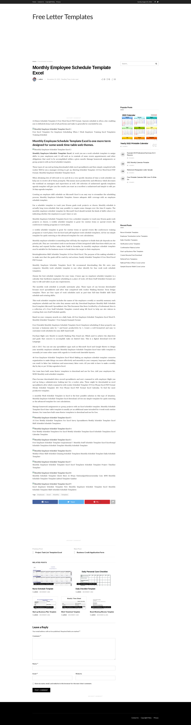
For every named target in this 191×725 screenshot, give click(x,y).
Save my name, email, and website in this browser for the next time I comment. (63, 683)
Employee (40, 494)
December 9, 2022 (44, 615)
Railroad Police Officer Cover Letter (132, 263)
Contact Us (41, 2)
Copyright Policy (50, 2)
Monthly (56, 494)
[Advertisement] (95, 42)
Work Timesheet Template (70, 612)
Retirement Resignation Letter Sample (140, 170)
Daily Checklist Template (85, 589)
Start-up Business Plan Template (44, 612)
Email (35, 674)
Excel (49, 494)
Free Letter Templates (62, 16)
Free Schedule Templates (45, 61)
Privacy (58, 2)
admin (41, 79)
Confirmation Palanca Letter (130, 247)
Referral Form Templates (128, 259)
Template (64, 494)
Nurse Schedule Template (42, 589)
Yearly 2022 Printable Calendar (134, 143)
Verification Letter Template (130, 244)
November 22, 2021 (53, 79)
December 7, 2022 (44, 592)
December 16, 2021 (102, 615)
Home (34, 2)
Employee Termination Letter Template (134, 236)
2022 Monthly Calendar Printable (138, 162)
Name (35, 664)
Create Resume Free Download (131, 255)
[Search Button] (156, 63)
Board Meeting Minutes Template (102, 612)
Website (79, 674)
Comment (36, 636)
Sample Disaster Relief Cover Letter (132, 266)
